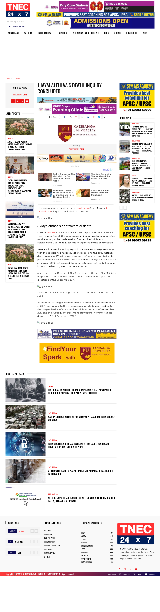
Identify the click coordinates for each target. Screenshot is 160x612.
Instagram (126, 574)
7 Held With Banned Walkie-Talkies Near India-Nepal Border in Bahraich (80, 472)
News (10, 138)
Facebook (112, 574)
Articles (135, 124)
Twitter (139, 574)
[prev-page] (121, 208)
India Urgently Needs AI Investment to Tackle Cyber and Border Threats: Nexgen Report (79, 445)
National (17, 78)
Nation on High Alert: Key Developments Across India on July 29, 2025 (81, 418)
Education (53, 494)
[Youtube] (27, 101)
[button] (16, 26)
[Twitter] (22, 101)
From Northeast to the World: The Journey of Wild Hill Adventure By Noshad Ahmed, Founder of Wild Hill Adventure (142, 131)
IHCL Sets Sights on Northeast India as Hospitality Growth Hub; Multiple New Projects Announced (142, 165)
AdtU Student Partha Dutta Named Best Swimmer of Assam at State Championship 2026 (20, 145)
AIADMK (51, 232)
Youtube (151, 574)
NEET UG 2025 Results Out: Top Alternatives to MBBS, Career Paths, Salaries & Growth (81, 499)
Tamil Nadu (82, 208)
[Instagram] (18, 101)
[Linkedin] (87, 116)
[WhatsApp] (81, 116)
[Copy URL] (104, 116)
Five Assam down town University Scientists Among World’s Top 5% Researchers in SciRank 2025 (18, 273)
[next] (36, 531)
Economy (136, 158)
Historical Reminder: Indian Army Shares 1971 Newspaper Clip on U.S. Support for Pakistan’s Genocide (79, 391)
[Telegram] (99, 116)
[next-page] (125, 208)
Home (8, 78)
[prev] (32, 531)
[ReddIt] (93, 116)
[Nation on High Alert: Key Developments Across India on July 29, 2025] (26, 417)
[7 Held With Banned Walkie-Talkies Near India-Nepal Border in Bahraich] (26, 471)
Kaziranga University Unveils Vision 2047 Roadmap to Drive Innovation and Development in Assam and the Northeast (19, 187)
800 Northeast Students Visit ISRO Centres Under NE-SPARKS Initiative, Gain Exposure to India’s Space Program (142, 148)
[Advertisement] (80, 54)
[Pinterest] (76, 116)
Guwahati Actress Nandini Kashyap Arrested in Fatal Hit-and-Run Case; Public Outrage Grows (142, 182)
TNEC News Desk (19, 94)
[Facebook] (13, 101)
